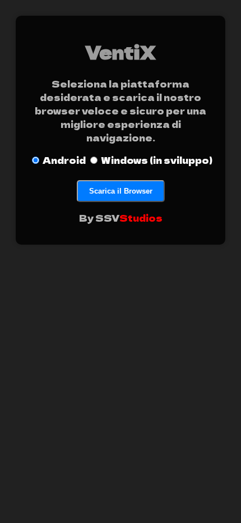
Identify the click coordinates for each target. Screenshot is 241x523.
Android (64, 160)
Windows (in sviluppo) (156, 160)
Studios (141, 217)
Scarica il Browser (120, 191)
